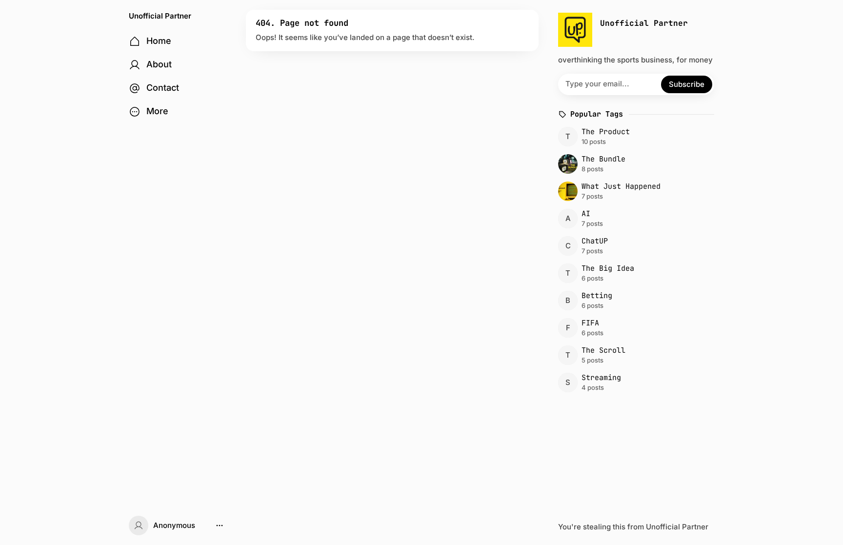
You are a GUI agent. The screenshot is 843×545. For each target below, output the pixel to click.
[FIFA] (634, 328)
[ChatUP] (634, 246)
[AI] (634, 218)
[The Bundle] (634, 164)
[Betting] (634, 300)
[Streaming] (634, 382)
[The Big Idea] (634, 273)
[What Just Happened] (634, 191)
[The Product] (634, 136)
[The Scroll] (634, 355)
